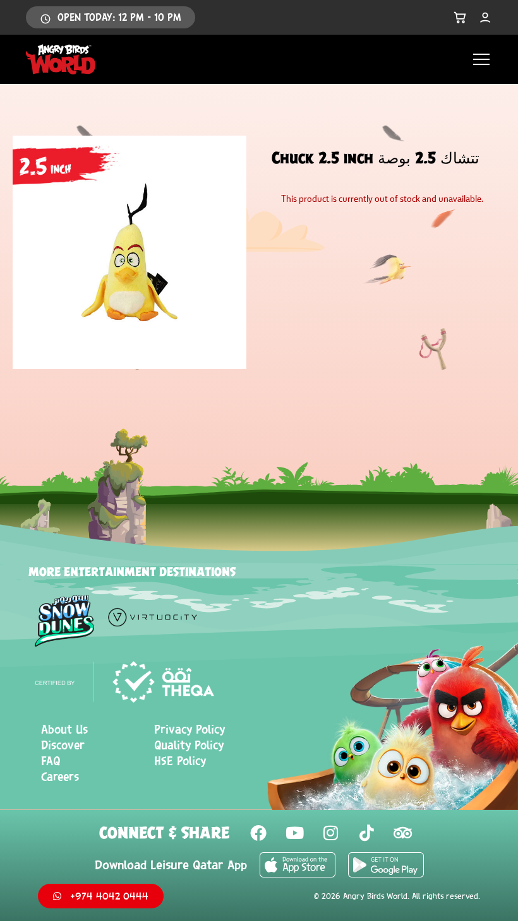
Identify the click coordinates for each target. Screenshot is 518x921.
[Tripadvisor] (402, 832)
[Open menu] (481, 59)
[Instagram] (330, 832)
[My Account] (485, 18)
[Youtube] (294, 832)
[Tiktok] (366, 832)
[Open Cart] (460, 18)
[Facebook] (258, 832)
